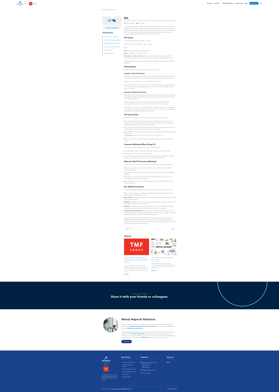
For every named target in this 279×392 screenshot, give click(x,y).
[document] (139, 196)
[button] (160, 187)
